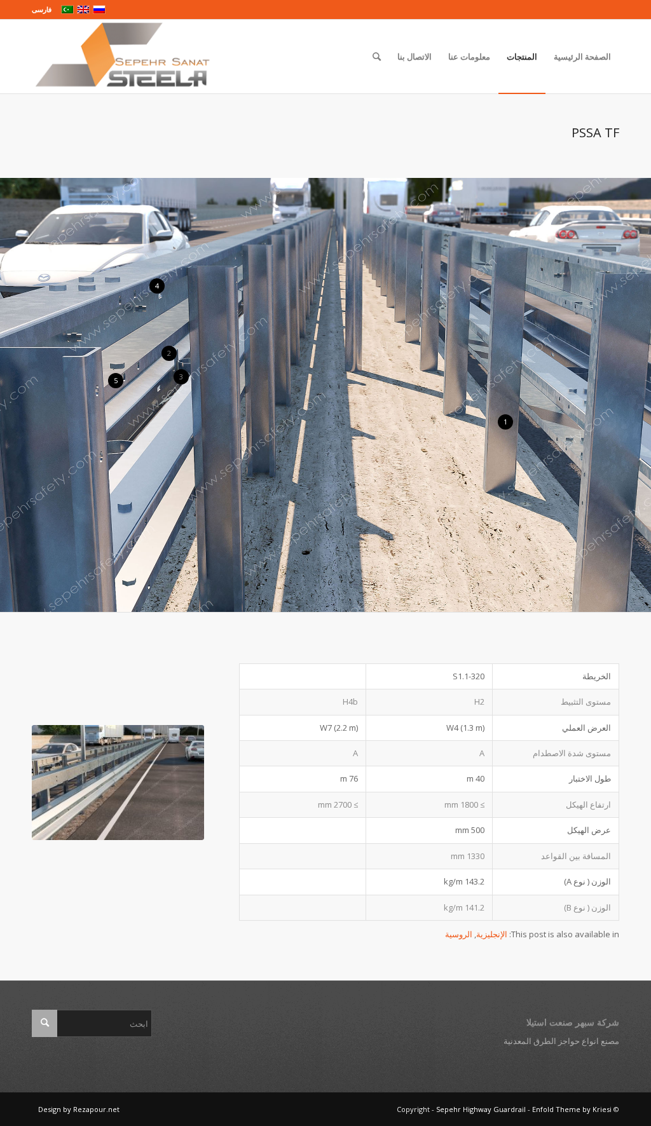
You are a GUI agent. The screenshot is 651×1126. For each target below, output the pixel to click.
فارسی (41, 9)
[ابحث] (376, 56)
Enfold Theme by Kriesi (572, 1109)
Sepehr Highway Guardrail (481, 1109)
